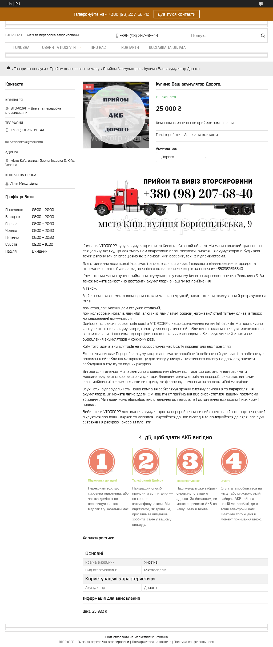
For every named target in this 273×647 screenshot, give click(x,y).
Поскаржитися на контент (151, 642)
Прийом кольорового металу (74, 69)
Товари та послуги (58, 47)
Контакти (130, 47)
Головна (21, 47)
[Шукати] (263, 35)
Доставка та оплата (167, 47)
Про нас (98, 47)
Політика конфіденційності (194, 642)
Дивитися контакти (176, 14)
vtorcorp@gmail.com (26, 142)
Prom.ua (162, 637)
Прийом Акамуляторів (121, 69)
